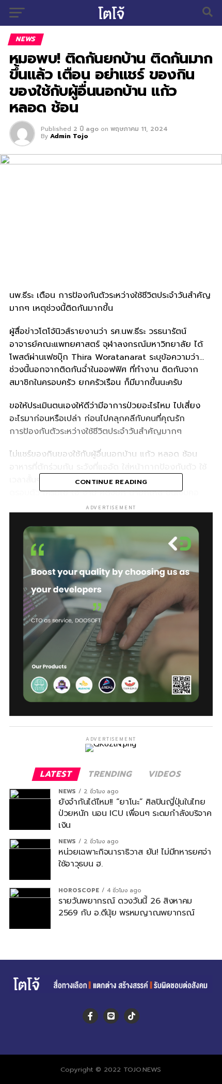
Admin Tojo (69, 136)
